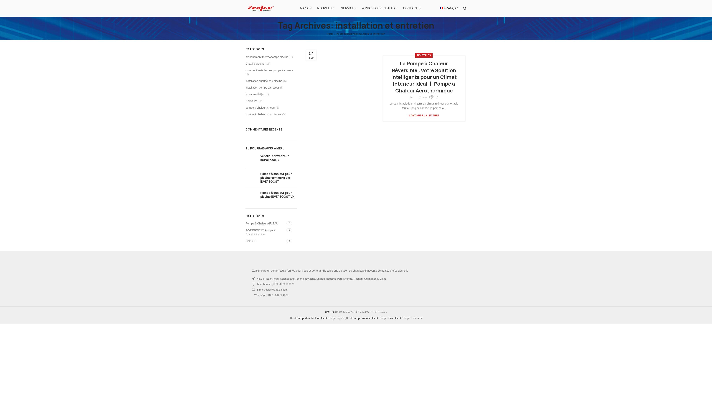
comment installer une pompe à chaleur (269, 70)
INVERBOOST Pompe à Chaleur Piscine (260, 232)
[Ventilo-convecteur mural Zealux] (251, 160)
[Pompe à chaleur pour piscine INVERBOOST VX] (251, 197)
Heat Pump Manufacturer (305, 318)
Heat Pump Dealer (383, 318)
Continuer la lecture (424, 115)
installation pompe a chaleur (262, 87)
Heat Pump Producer (358, 318)
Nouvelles (424, 55)
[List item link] (356, 284)
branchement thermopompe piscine (266, 56)
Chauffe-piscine (254, 63)
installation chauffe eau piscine (263, 80)
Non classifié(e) (254, 94)
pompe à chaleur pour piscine (263, 114)
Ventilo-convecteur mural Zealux (274, 158)
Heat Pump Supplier (333, 318)
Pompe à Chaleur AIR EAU (261, 223)
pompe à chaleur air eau (260, 107)
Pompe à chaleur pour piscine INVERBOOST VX (277, 195)
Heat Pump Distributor (408, 318)
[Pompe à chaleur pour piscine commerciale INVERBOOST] (251, 178)
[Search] (464, 8)
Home (330, 34)
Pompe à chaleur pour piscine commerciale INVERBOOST (276, 178)
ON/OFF (250, 241)
